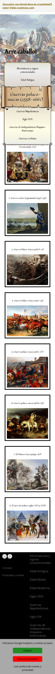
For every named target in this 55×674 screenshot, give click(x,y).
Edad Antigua (39, 571)
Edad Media (38, 580)
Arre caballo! (21, 52)
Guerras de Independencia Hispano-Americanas (40, 630)
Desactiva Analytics (27, 659)
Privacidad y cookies (13, 575)
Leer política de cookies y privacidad (27, 668)
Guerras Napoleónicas (39, 606)
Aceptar (27, 650)
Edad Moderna (40, 588)
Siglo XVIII (36, 596)
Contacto (7, 568)
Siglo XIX (36, 617)
